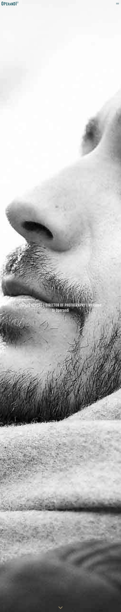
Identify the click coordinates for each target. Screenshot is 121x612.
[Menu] (117, 3)
